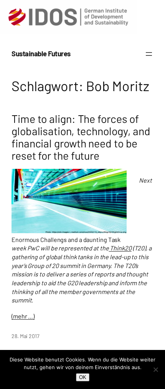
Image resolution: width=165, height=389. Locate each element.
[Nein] (155, 369)
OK (82, 377)
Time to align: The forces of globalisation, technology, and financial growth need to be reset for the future (81, 137)
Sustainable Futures (41, 53)
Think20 (120, 248)
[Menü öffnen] (148, 54)
